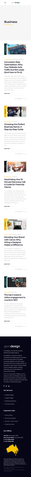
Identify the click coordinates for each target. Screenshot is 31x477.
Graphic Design (9, 398)
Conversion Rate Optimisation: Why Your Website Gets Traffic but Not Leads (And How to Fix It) (14, 67)
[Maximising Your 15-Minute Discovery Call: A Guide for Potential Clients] (15, 166)
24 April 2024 (7, 121)
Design (20, 234)
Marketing (15, 59)
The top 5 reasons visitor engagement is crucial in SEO (14, 297)
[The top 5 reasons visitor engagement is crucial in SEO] (15, 282)
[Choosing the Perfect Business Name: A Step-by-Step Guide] (15, 111)
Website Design (9, 395)
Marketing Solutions (10, 401)
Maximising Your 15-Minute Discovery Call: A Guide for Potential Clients (15, 183)
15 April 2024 (7, 234)
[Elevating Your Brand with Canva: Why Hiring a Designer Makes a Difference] (15, 224)
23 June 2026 (7, 59)
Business (21, 59)
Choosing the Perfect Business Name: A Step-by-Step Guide (14, 127)
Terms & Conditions (10, 418)
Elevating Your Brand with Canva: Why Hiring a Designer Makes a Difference (14, 241)
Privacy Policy (9, 415)
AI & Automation (9, 404)
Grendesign (20, 98)
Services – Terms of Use (11, 421)
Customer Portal (9, 424)
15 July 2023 (7, 292)
